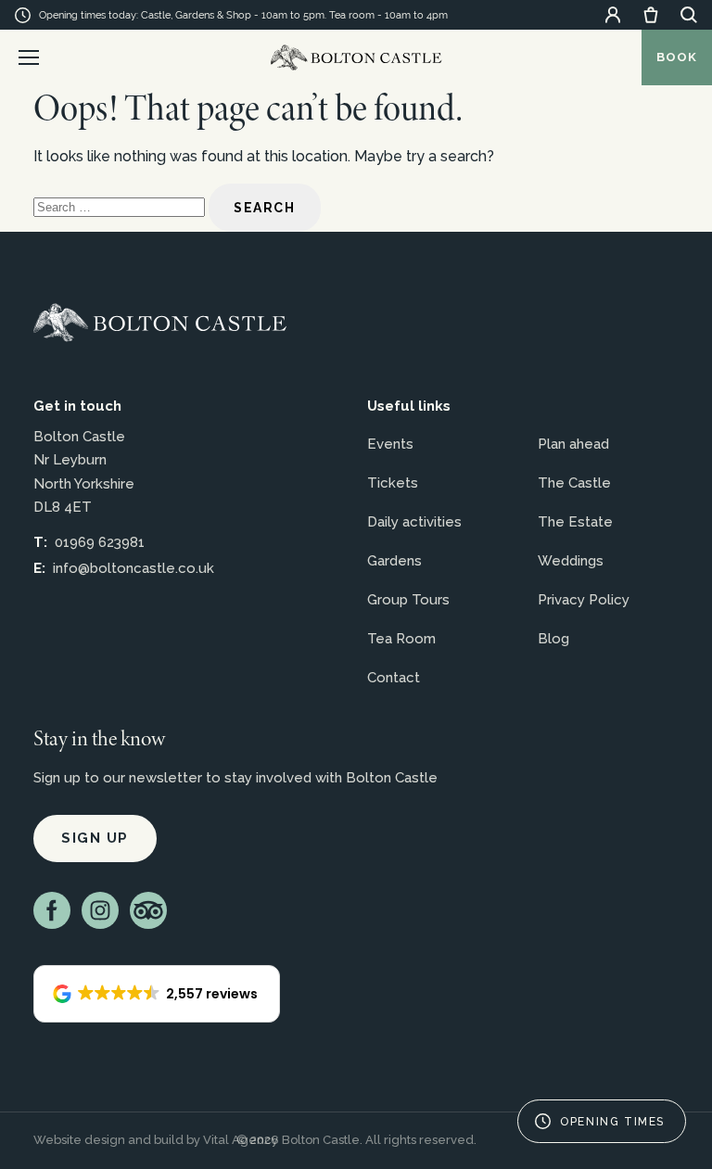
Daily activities (414, 522)
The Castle (574, 483)
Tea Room (401, 638)
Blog (553, 638)
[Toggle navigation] (28, 57)
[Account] (612, 14)
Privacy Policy (583, 599)
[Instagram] (100, 910)
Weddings (571, 561)
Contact (393, 677)
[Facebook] (51, 910)
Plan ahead (573, 444)
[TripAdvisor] (148, 910)
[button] (156, 994)
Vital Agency (240, 1140)
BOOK (676, 57)
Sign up (95, 838)
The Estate (575, 522)
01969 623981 (100, 542)
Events (390, 444)
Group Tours (408, 599)
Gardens (394, 561)
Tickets (392, 483)
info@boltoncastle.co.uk (133, 568)
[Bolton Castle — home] (159, 322)
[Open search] (688, 14)
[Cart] (650, 14)
